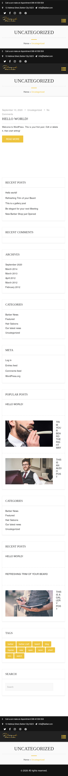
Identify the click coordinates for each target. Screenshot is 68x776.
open (30, 649)
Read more (12, 139)
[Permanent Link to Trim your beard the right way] (29, 446)
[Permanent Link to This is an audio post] (29, 484)
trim (9, 655)
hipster (11, 649)
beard (37, 643)
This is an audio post (59, 468)
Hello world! (15, 119)
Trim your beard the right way (58, 434)
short (50, 649)
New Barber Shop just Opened (20, 213)
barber (10, 643)
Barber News (11, 314)
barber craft (24, 643)
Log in (8, 360)
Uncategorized (34, 110)
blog (47, 643)
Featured (10, 319)
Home (26, 43)
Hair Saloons (11, 323)
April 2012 (10, 278)
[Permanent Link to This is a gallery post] (29, 616)
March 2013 (11, 273)
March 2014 (11, 269)
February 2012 (12, 287)
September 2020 (13, 264)
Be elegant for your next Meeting (21, 208)
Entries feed (11, 365)
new (21, 649)
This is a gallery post (15, 203)
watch (19, 655)
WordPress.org (12, 376)
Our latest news (13, 328)
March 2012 (11, 282)
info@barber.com (45, 7)
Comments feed (13, 370)
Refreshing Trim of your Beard (20, 198)
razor (40, 649)
